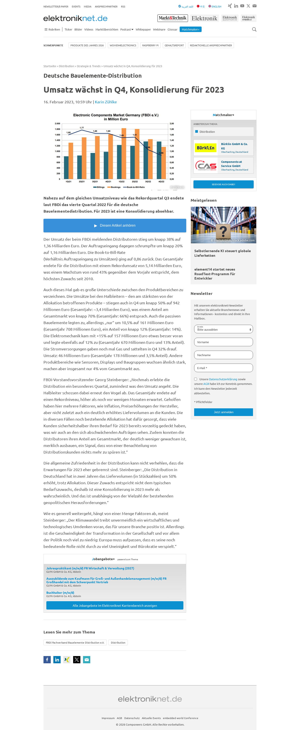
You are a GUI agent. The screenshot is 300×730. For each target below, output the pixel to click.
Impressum (108, 718)
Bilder (78, 29)
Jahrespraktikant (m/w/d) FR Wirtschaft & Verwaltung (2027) (90, 568)
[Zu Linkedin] (236, 6)
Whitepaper (143, 29)
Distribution (66, 66)
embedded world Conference (180, 718)
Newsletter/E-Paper (55, 6)
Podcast (125, 29)
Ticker (68, 29)
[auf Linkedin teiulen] (57, 659)
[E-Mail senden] (86, 659)
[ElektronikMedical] (249, 18)
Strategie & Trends (89, 66)
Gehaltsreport (174, 45)
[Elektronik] (204, 18)
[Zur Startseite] (75, 18)
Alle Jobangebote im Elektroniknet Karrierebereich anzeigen (115, 605)
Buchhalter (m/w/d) (60, 592)
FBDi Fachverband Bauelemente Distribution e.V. (75, 642)
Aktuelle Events (151, 718)
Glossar (172, 29)
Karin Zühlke (106, 101)
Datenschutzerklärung (223, 379)
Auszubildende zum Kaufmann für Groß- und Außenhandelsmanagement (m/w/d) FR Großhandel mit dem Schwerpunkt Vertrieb (106, 580)
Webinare (159, 29)
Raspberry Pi (150, 45)
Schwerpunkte (53, 45)
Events (76, 6)
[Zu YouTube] (242, 5)
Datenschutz (132, 718)
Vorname (203, 342)
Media (87, 6)
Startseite (49, 66)
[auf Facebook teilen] (47, 659)
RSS (123, 6)
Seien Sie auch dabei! (223, 184)
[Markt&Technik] (172, 18)
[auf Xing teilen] (66, 659)
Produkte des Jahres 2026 (87, 45)
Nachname (204, 355)
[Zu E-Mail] (255, 5)
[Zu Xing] (230, 6)
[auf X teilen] (76, 659)
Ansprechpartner (106, 6)
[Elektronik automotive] (230, 18)
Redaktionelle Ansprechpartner (211, 45)
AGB (206, 384)
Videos (88, 29)
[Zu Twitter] (248, 6)
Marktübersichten (107, 29)
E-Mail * (202, 368)
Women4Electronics (123, 45)
